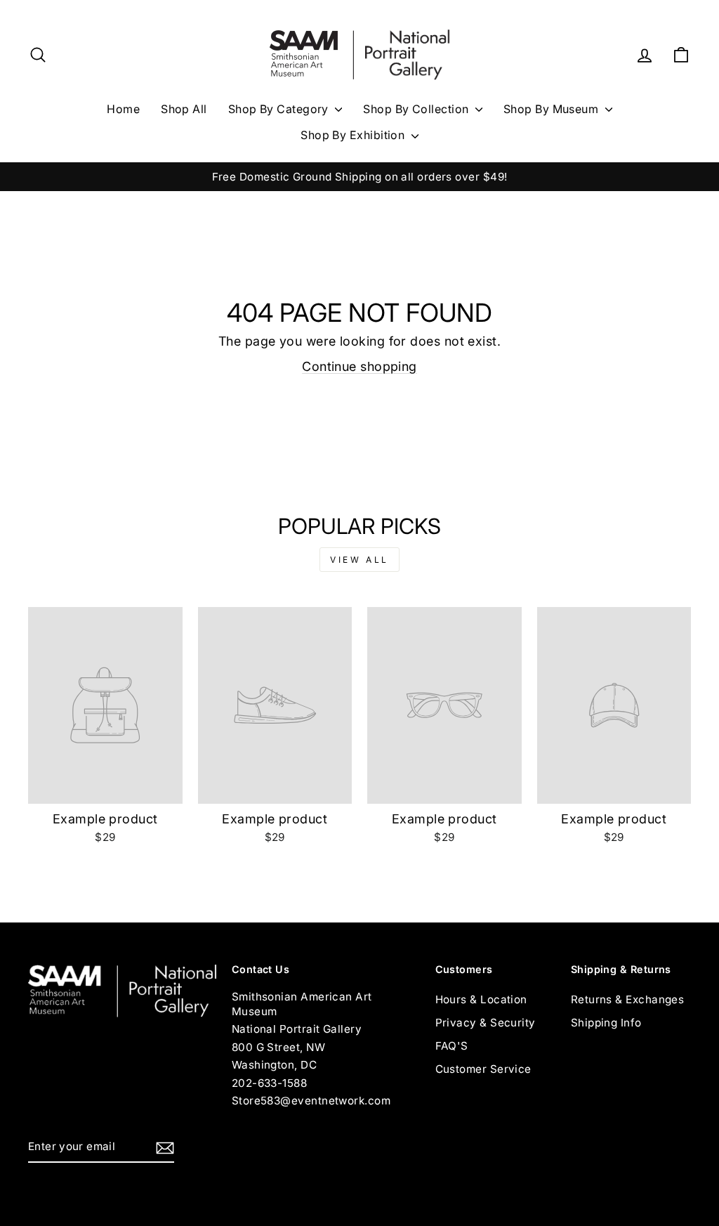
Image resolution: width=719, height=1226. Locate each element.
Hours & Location (481, 999)
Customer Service (483, 1069)
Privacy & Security (485, 1022)
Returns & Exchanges (628, 999)
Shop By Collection (417, 109)
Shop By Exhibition (354, 135)
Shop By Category (280, 109)
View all (359, 559)
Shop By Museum (552, 109)
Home (123, 109)
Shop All (184, 109)
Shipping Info (606, 1022)
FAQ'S (451, 1045)
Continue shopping (359, 366)
